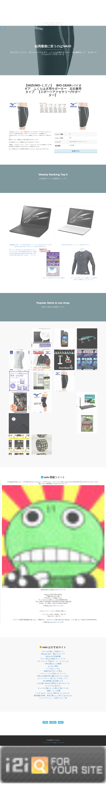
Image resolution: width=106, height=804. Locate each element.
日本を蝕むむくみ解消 (53, 664)
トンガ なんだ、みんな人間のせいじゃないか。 (53, 693)
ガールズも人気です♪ (53, 686)
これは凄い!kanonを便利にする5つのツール (53, 683)
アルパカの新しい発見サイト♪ (53, 651)
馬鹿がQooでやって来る (53, 671)
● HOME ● (52, 722)
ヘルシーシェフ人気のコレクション (53, 673)
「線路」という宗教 (53, 691)
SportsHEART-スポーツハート (78, 141)
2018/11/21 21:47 (59, 590)
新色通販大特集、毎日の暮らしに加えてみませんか (53, 695)
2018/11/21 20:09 (58, 622)
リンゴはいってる (53, 668)
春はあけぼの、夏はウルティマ (53, 654)
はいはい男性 (53, 666)
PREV (45, 722)
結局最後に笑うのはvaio (53, 46)
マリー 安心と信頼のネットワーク (53, 659)
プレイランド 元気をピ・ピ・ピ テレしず (53, 661)
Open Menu (3, 28)
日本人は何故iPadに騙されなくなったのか (53, 676)
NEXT (60, 722)
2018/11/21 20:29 (57, 606)
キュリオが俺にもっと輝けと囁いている (53, 688)
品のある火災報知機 (53, 656)
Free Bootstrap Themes (48, 742)
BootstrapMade (60, 742)
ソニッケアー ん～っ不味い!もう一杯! (53, 698)
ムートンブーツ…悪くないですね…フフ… (53, 678)
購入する (77, 151)
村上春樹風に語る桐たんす (53, 681)
